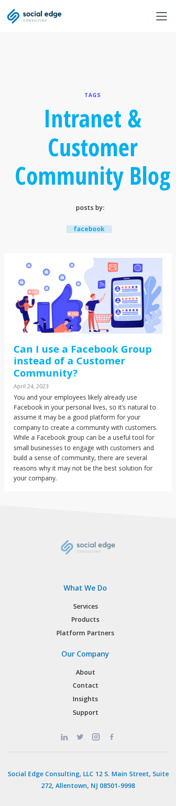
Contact (85, 685)
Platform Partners (85, 633)
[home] (34, 16)
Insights (85, 698)
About (85, 672)
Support (85, 712)
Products (85, 619)
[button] (160, 16)
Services (85, 606)
